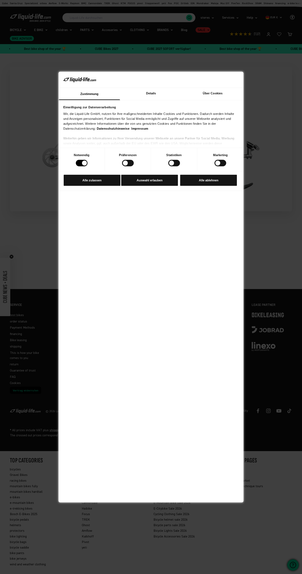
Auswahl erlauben (150, 180)
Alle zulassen (91, 180)
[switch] (128, 163)
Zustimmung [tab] (89, 94)
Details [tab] (151, 93)
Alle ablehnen (208, 180)
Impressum (139, 128)
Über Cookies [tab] (212, 93)
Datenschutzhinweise (113, 128)
